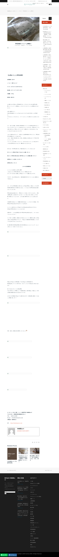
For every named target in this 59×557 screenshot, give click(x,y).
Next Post (47, 470)
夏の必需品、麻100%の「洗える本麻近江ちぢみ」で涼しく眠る (23, 498)
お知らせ (45, 127)
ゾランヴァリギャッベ (34, 527)
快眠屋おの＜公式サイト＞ (12, 11)
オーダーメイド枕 (46, 142)
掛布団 (46, 102)
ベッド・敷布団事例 (34, 538)
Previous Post (12, 470)
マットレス (47, 94)
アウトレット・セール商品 (35, 496)
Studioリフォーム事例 (34, 483)
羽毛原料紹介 (46, 161)
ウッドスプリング (34, 485)
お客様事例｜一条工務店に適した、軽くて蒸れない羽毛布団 (47, 66)
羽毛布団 (30, 45)
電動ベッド (47, 100)
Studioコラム (46, 118)
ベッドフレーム (48, 96)
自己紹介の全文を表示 (23, 430)
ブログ (20, 11)
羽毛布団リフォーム (47, 153)
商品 (44, 88)
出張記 (44, 168)
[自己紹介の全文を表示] (29, 431)
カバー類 (46, 109)
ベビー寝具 (45, 163)
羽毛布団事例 (47, 135)
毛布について (46, 165)
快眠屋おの (23, 45)
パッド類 (46, 114)
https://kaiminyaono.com (16, 423)
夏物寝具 (32, 520)
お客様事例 (45, 133)
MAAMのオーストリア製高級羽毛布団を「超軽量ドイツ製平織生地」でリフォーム (23, 458)
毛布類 (46, 107)
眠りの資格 (45, 170)
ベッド (44, 146)
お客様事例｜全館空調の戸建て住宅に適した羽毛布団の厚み (47, 50)
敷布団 (31, 514)
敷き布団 (46, 105)
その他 (44, 116)
